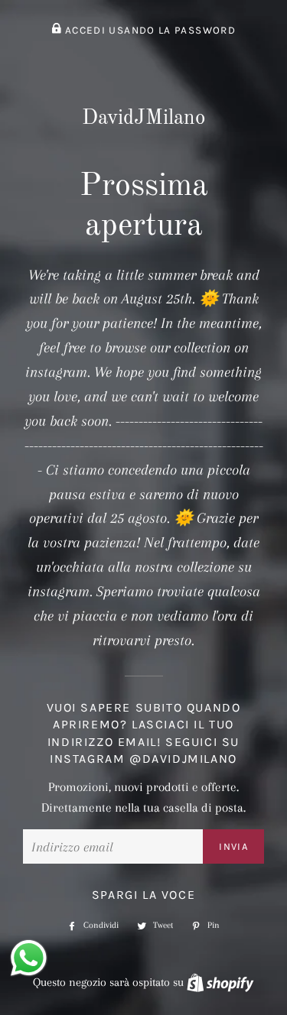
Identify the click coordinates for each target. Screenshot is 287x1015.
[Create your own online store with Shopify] (220, 982)
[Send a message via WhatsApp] (29, 958)
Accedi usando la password (149, 30)
